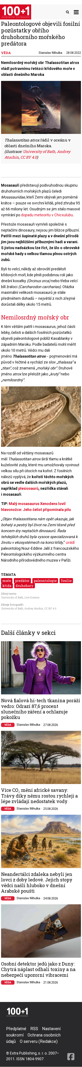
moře (6, 580)
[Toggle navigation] (76, 12)
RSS (34, 1028)
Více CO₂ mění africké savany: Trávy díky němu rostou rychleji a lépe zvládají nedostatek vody (39, 795)
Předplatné (16, 1028)
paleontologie (45, 580)
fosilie (66, 580)
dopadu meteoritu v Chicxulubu (47, 215)
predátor (22, 580)
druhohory (24, 585)
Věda (7, 724)
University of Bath (12, 597)
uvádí (70, 542)
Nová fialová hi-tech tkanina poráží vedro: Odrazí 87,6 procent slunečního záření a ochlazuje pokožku (40, 709)
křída (6, 585)
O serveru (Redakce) (39, 1041)
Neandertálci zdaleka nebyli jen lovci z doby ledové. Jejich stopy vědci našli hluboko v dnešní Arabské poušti (36, 882)
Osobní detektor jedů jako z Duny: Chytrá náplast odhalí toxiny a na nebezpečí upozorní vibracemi (38, 969)
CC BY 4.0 (50, 608)
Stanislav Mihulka (50, 53)
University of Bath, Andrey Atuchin (22, 608)
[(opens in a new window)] (71, 1043)
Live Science (31, 597)
